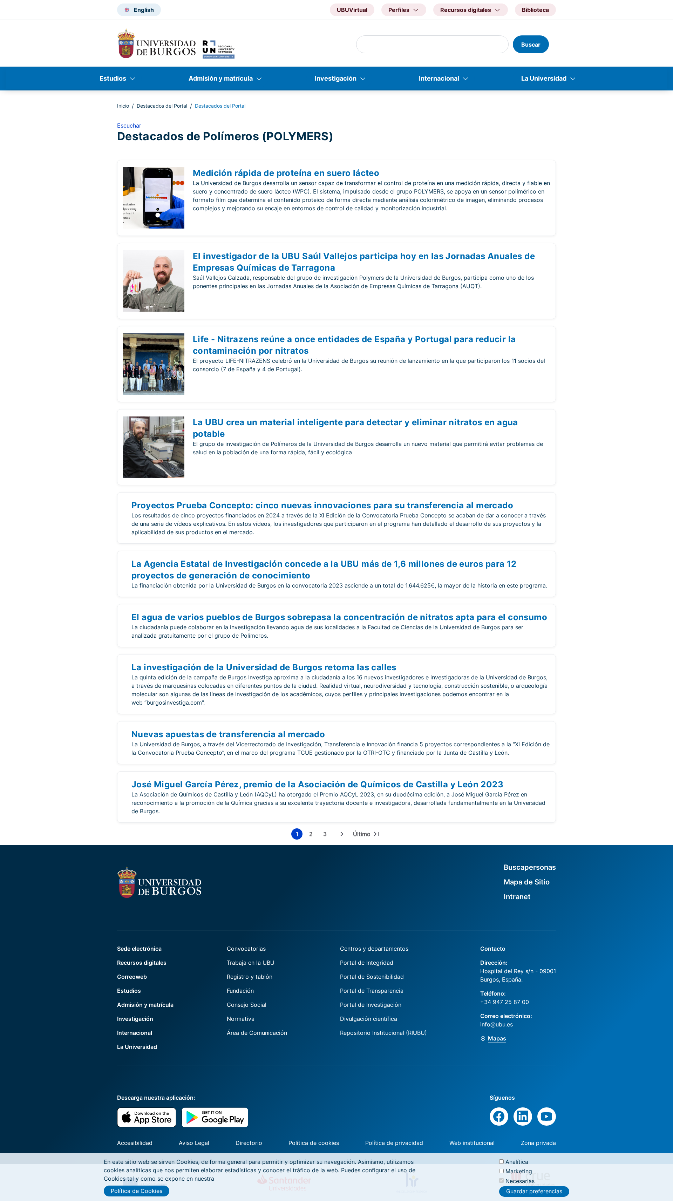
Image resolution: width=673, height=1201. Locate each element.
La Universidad (543, 78)
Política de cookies (313, 1142)
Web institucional (472, 1142)
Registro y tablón (249, 976)
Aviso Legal (194, 1142)
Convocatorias (246, 948)
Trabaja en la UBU (250, 962)
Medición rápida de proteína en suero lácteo (286, 173)
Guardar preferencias (534, 1191)
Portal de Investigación (370, 1004)
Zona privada (538, 1142)
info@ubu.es (496, 1024)
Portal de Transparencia (371, 990)
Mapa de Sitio (527, 882)
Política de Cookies (136, 1190)
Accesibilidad (134, 1142)
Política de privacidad (394, 1142)
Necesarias (520, 1180)
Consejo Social (246, 1004)
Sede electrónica (139, 948)
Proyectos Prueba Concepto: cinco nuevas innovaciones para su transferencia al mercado (322, 505)
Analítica (516, 1161)
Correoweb (132, 976)
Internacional (439, 78)
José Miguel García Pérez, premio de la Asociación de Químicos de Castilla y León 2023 (317, 784)
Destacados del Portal (162, 106)
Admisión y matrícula (221, 78)
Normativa (240, 1018)
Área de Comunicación (257, 1032)
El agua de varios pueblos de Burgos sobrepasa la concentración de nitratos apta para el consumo (339, 617)
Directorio (249, 1142)
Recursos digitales (141, 962)
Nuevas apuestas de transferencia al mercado (228, 734)
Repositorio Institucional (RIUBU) (383, 1032)
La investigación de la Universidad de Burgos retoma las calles (263, 667)
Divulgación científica (368, 1018)
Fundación (240, 990)
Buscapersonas (530, 867)
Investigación (335, 78)
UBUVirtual (352, 9)
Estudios (113, 78)
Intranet (517, 897)
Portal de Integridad (366, 962)
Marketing (518, 1171)
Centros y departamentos (374, 948)
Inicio (123, 106)
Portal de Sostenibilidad (372, 976)
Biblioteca (535, 9)
